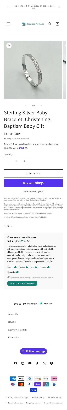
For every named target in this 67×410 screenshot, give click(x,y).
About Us (13, 314)
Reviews (12, 322)
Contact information (53, 403)
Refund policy (38, 397)
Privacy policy (54, 397)
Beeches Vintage (21, 397)
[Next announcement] (59, 7)
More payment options (34, 191)
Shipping (7, 138)
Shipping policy (33, 403)
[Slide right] (41, 105)
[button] (8, 24)
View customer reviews (22, 283)
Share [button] (10, 226)
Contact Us (13, 337)
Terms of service (15, 403)
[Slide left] (26, 105)
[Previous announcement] (8, 7)
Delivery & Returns (17, 329)
